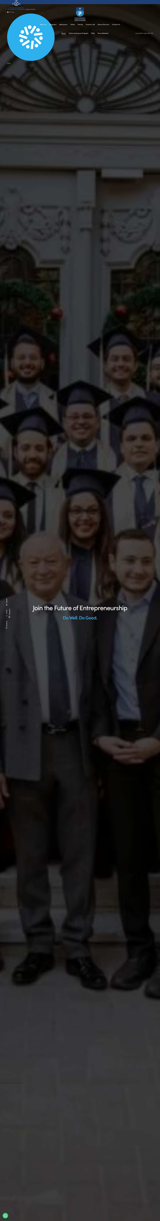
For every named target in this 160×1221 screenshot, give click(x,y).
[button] (5, 1215)
